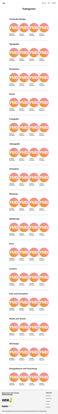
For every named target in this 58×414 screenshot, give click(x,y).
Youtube (48, 404)
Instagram (48, 401)
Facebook (48, 407)
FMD (3, 3)
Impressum (48, 395)
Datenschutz (48, 398)
